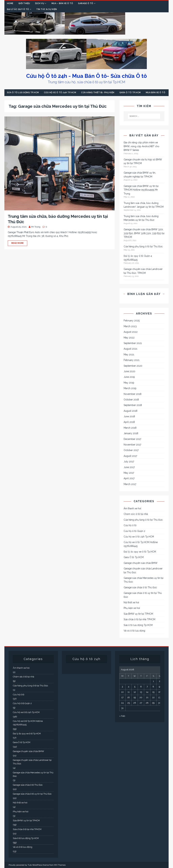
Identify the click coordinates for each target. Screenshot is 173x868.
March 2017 (130, 484)
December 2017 (132, 439)
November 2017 (132, 444)
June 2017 (129, 467)
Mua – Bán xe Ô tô (62, 3)
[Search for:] (144, 116)
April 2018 (129, 422)
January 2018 (131, 433)
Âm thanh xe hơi (132, 508)
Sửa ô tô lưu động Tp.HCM (23, 92)
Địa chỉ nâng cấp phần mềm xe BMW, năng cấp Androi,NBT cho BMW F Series (141, 146)
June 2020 (129, 371)
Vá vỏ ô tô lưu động (134, 630)
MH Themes (60, 865)
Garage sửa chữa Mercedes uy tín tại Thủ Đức (143, 580)
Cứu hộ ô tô (130, 525)
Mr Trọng (35, 227)
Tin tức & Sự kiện (46, 9)
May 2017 (129, 472)
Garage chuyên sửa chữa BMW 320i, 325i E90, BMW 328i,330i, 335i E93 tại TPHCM (144, 233)
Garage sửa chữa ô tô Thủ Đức (140, 587)
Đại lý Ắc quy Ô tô (18, 9)
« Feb (122, 716)
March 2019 (130, 388)
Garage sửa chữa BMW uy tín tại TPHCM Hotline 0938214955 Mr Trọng (141, 190)
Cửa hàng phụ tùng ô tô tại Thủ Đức (143, 246)
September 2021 (133, 343)
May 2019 (129, 382)
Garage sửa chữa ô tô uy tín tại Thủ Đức (143, 595)
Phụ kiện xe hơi (132, 608)
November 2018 (132, 394)
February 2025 (132, 320)
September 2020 (133, 365)
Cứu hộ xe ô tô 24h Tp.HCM (60, 92)
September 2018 (133, 405)
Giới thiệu (24, 3)
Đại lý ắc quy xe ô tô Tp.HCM (140, 551)
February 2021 (131, 360)
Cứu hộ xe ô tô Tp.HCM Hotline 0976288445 (141, 544)
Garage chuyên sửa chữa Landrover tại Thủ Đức (143, 570)
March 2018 (130, 427)
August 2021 (130, 348)
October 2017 (131, 450)
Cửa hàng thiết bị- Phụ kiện (97, 92)
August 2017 (130, 456)
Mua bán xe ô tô (155, 92)
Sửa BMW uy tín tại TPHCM (138, 613)
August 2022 (131, 332)
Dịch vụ (39, 3)
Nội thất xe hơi (131, 602)
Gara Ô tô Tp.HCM (130, 92)
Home (10, 3)
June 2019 (129, 377)
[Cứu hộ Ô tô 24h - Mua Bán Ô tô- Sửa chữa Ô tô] (64, 32)
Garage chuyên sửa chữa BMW (140, 563)
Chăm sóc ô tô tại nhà (136, 514)
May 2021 (129, 354)
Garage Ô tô (85, 3)
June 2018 (129, 416)
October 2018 (131, 399)
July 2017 (129, 461)
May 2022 (129, 337)
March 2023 (130, 326)
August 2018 (130, 411)
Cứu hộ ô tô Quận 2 (134, 531)
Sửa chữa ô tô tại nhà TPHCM (139, 619)
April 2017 (129, 478)
